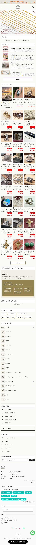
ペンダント (8, 336)
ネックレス (8, 332)
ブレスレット (9, 354)
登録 (32, 460)
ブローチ (7, 350)
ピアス (7, 341)
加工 (6, 395)
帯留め (7, 368)
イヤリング (8, 345)
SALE (6, 399)
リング (7, 327)
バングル (7, 359)
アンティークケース (10, 390)
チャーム (7, 363)
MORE (18, 79)
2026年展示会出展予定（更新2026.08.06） (19, 40)
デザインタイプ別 (10, 386)
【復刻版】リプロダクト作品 (13, 372)
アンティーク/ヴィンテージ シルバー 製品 (16, 377)
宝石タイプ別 (9, 381)
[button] (2, 22)
